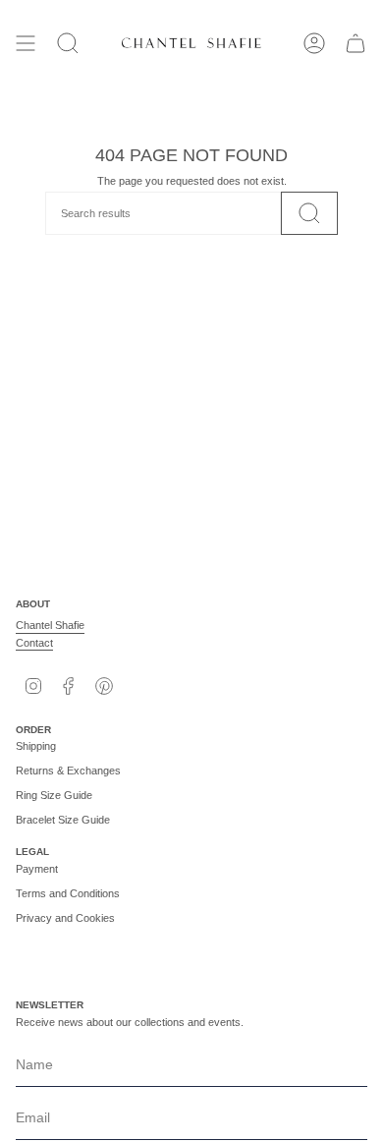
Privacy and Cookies (65, 918)
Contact (34, 643)
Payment (37, 869)
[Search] (309, 213)
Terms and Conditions (68, 893)
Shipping (36, 746)
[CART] (355, 43)
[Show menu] (25, 43)
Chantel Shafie (50, 625)
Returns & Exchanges (68, 770)
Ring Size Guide (54, 795)
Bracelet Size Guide (63, 820)
